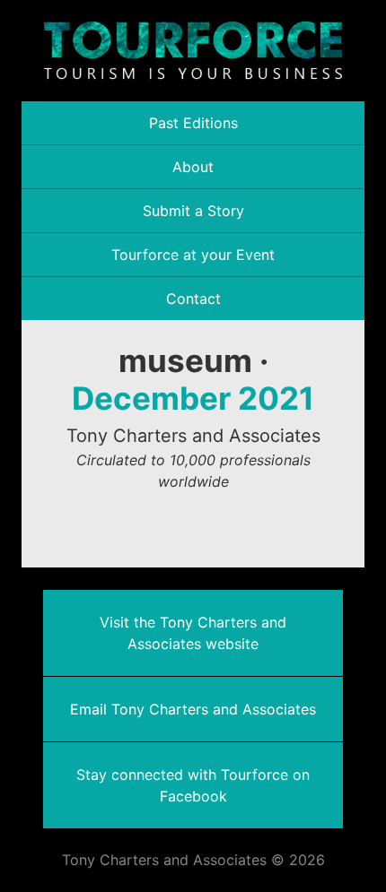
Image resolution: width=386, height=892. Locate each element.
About (193, 167)
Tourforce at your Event (193, 255)
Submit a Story (193, 211)
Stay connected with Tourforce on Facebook (193, 785)
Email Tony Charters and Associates (193, 709)
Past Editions (193, 123)
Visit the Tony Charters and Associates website (193, 633)
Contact (193, 298)
